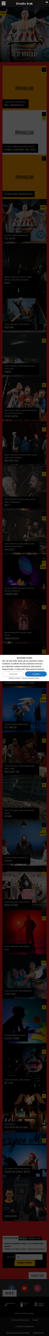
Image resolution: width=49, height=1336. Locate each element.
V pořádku (36, 674)
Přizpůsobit (13, 674)
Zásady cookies (14, 678)
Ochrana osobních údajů (30, 678)
